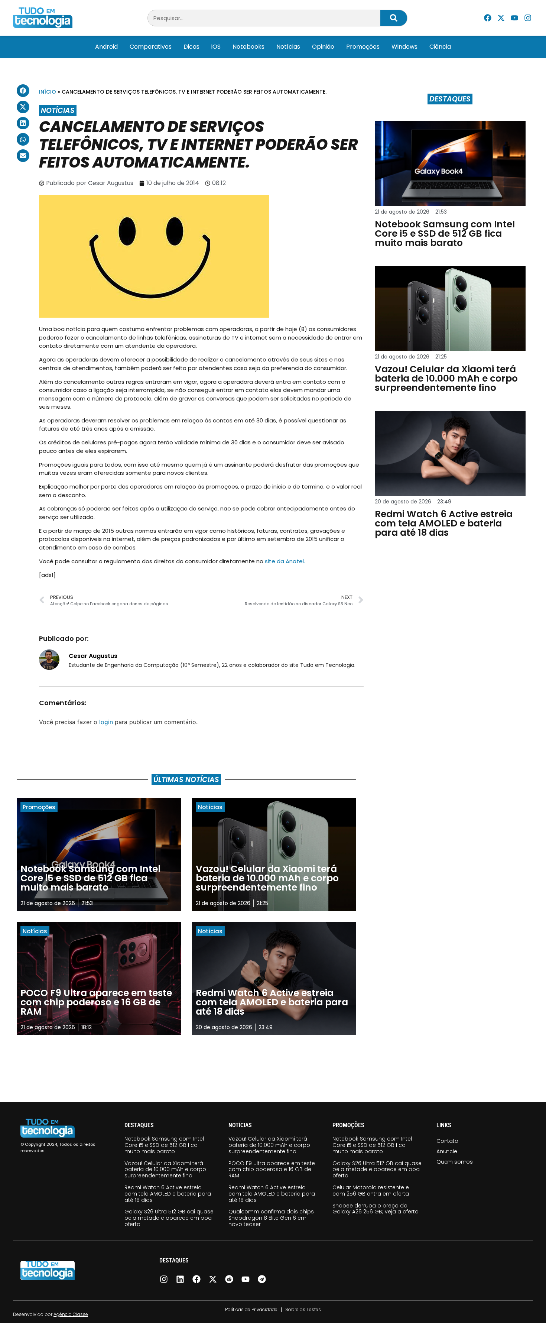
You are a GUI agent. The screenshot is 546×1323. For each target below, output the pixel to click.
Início (47, 91)
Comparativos (151, 46)
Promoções (363, 46)
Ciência (440, 46)
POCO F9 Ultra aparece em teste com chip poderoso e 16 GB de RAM (271, 1170)
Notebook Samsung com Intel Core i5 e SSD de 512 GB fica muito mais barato (164, 1145)
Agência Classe (70, 1314)
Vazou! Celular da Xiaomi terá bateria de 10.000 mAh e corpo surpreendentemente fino (165, 1170)
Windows (404, 46)
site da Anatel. (285, 561)
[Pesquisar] (393, 18)
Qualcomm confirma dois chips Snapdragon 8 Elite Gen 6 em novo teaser (271, 1218)
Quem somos (454, 1161)
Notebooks (248, 46)
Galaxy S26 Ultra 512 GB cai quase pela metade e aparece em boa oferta (169, 1218)
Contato (447, 1141)
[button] (23, 90)
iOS (216, 46)
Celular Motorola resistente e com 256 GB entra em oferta (370, 1190)
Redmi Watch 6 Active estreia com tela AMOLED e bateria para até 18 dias (167, 1194)
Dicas (191, 46)
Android (106, 46)
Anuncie (446, 1151)
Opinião (323, 46)
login (106, 722)
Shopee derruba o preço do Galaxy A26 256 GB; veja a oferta (375, 1209)
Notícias (288, 46)
